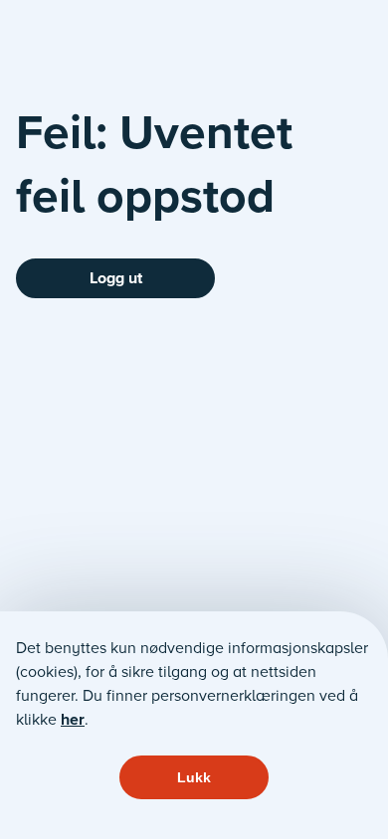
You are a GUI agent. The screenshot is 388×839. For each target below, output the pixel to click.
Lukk (194, 777)
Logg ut (116, 277)
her (73, 719)
